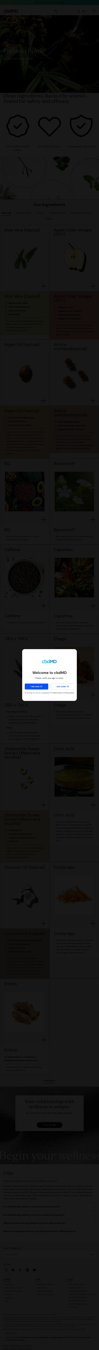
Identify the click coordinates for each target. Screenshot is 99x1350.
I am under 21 (62, 686)
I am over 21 (36, 686)
